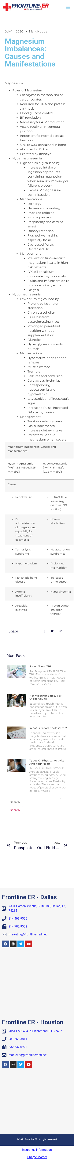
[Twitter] (20, 944)
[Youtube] (28, 944)
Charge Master (37, 1157)
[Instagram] (13, 944)
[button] (68, 7)
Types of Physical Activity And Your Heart (46, 762)
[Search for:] (34, 802)
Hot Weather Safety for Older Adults (45, 697)
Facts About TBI (40, 666)
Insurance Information (37, 1150)
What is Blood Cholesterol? (48, 728)
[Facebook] (5, 944)
